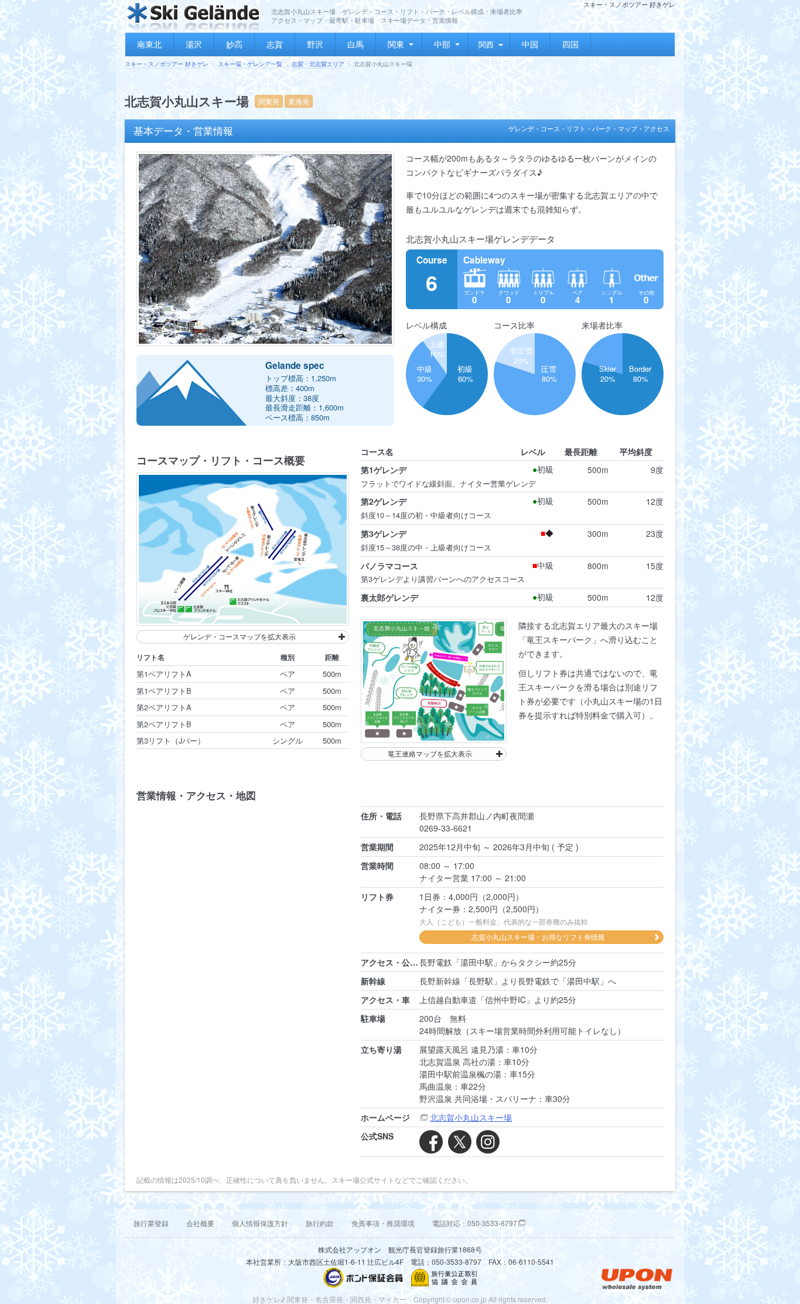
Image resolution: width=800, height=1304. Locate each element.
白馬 (355, 44)
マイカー (392, 1299)
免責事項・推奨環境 (383, 1223)
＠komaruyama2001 (459, 1142)
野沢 (315, 44)
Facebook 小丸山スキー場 (431, 1142)
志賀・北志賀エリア (318, 64)
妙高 (234, 44)
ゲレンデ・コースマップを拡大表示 (239, 636)
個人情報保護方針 (260, 1223)
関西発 (360, 1299)
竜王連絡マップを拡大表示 (430, 753)
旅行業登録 (151, 1223)
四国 (570, 44)
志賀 (274, 44)
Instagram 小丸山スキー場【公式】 (488, 1142)
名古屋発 (329, 1299)
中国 (530, 44)
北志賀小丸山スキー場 (471, 1117)
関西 (486, 44)
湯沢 (194, 44)
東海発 (298, 101)
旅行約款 (320, 1223)
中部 (442, 44)
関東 (396, 44)
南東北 (149, 44)
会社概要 (200, 1223)
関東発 (268, 101)
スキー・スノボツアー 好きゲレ (166, 64)
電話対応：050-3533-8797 (474, 1223)
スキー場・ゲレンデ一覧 (250, 64)
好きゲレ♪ (268, 1299)
